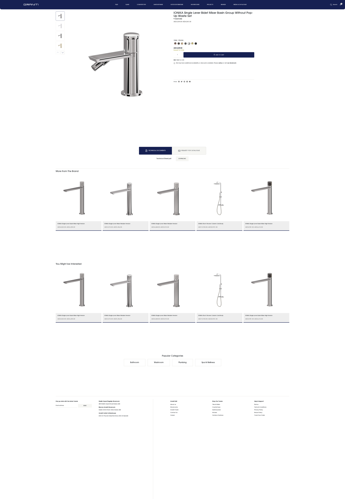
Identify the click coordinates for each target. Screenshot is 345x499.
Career (172, 415)
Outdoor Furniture (217, 415)
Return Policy (258, 412)
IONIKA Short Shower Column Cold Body (210, 223)
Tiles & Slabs (216, 404)
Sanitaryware (216, 410)
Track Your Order (259, 415)
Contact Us (173, 412)
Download (182, 158)
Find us (256, 404)
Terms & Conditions (260, 407)
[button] (179, 81)
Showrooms (174, 407)
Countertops (216, 407)
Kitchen (214, 412)
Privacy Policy (258, 410)
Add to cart (220, 55)
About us (173, 404)
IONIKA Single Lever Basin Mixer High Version (71, 223)
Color (175, 40)
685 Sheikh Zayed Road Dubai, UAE (109, 404)
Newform (178, 19)
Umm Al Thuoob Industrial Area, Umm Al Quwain (113, 416)
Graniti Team (174, 410)
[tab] (155, 151)
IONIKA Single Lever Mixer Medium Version (117, 223)
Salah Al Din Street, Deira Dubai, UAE (110, 410)
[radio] (175, 43)
